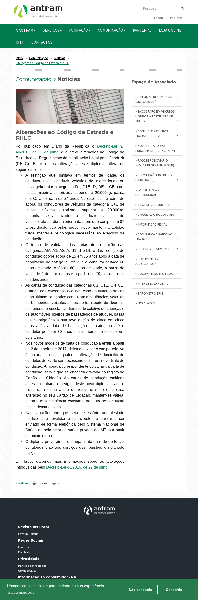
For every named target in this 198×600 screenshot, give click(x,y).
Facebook (24, 552)
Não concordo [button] (140, 590)
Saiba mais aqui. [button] (22, 592)
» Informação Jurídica (152, 204)
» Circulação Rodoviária (154, 214)
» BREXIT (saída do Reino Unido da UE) (153, 177)
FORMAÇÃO (78, 30)
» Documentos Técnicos (154, 273)
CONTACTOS (41, 42)
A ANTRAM (24, 30)
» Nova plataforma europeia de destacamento (156, 148)
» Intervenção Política (152, 283)
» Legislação (145, 303)
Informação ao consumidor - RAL (48, 577)
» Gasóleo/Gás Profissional (147, 192)
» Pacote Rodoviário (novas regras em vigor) (154, 162)
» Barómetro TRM (149, 293)
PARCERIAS (142, 30)
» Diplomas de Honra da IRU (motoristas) (156, 99)
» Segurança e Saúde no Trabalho (154, 236)
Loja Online (170, 30)
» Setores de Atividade (152, 249)
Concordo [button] (174, 590)
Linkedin (23, 547)
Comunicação (38, 58)
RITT (20, 42)
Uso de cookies (27, 570)
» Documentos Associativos (146, 261)
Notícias (59, 58)
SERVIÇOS (51, 30)
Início (19, 58)
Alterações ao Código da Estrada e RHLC (42, 63)
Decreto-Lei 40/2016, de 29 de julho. (77, 467)
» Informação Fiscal (151, 224)
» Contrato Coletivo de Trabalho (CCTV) (153, 133)
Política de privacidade (32, 565)
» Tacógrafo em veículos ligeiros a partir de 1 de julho (155, 116)
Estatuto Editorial (28, 534)
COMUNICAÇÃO (110, 30)
